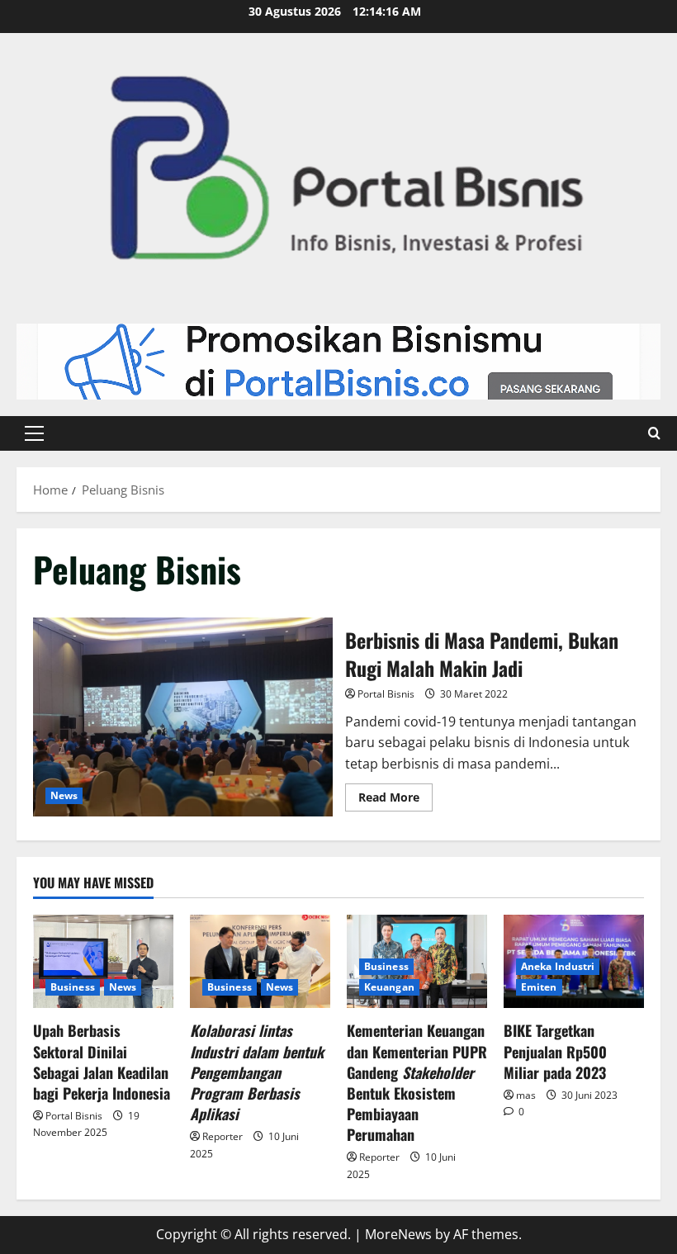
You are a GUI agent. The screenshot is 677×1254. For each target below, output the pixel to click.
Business (72, 987)
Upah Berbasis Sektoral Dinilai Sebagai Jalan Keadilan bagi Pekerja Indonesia (101, 1062)
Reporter (222, 1136)
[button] (34, 433)
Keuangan (389, 987)
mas (526, 1095)
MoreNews (398, 1234)
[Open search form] (654, 433)
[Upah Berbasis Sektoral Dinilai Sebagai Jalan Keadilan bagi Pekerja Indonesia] (103, 961)
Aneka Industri (557, 966)
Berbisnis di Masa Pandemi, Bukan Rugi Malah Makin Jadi (183, 717)
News (64, 795)
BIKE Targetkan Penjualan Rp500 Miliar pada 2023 (555, 1051)
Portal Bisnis (385, 694)
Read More (395, 794)
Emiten (539, 987)
